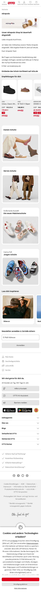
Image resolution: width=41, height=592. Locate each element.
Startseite (5, 9)
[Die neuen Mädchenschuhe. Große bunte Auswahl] (20, 226)
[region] (20, 559)
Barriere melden (20, 403)
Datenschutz (31, 484)
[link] (36, 410)
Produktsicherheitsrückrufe (14, 489)
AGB (22, 484)
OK (20, 579)
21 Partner (14, 541)
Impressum (7, 486)
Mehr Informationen (20, 588)
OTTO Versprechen (20, 492)
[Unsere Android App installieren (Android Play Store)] (24, 410)
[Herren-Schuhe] (20, 185)
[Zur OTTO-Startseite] (11, 3)
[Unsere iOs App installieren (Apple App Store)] (9, 410)
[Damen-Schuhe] (20, 143)
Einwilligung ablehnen (20, 584)
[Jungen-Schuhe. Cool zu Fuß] (20, 267)
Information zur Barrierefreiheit (25, 486)
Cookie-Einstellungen (11, 484)
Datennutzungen (32, 543)
